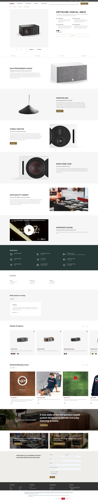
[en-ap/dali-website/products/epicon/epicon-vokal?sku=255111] (13, 353)
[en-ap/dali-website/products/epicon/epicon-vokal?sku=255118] (18, 353)
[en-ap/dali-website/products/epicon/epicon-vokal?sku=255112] (16, 353)
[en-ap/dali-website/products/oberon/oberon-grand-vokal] (75, 339)
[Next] (87, 326)
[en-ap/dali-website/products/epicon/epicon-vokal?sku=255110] (19, 353)
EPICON (11, 489)
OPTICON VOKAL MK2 (26, 6)
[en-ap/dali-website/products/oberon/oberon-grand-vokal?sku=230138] (64, 353)
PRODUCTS (14, 6)
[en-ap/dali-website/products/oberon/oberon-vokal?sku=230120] (94, 353)
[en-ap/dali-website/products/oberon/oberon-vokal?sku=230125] (91, 353)
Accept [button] (63, 498)
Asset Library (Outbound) (33, 488)
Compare (72, 35)
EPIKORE (11, 488)
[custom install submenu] (31, 4)
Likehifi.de (12, 299)
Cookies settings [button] (58, 498)
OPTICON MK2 (20, 6)
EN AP (10, 6)
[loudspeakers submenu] (22, 4)
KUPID (20, 488)
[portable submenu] (38, 4)
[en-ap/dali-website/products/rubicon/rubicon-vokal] (49, 339)
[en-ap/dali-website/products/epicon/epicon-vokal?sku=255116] (14, 353)
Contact (51, 489)
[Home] (12, 3)
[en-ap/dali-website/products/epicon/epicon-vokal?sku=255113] (11, 353)
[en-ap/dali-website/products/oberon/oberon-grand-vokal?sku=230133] (66, 353)
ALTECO (20, 489)
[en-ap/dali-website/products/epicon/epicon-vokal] (22, 339)
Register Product (52, 488)
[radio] (56, 30)
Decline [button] (68, 498)
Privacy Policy (36, 493)
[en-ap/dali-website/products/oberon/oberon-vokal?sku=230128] (92, 353)
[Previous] (83, 326)
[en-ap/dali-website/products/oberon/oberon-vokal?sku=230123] (96, 353)
